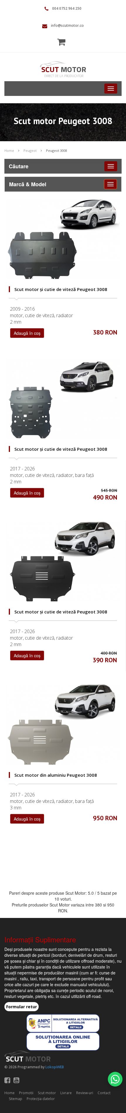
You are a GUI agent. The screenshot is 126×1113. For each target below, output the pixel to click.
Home (9, 150)
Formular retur (21, 1006)
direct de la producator (63, 76)
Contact (104, 1092)
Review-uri (84, 1092)
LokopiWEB (54, 1066)
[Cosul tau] (63, 41)
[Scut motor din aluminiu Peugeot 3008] (63, 725)
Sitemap (15, 1098)
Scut (63, 69)
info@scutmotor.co (67, 25)
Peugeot (30, 150)
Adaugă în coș (27, 333)
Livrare (66, 1092)
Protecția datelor (41, 1098)
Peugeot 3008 (56, 150)
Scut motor (47, 1092)
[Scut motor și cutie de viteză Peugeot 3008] (63, 239)
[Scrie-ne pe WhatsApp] (115, 1079)
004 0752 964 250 (66, 8)
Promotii (26, 1092)
